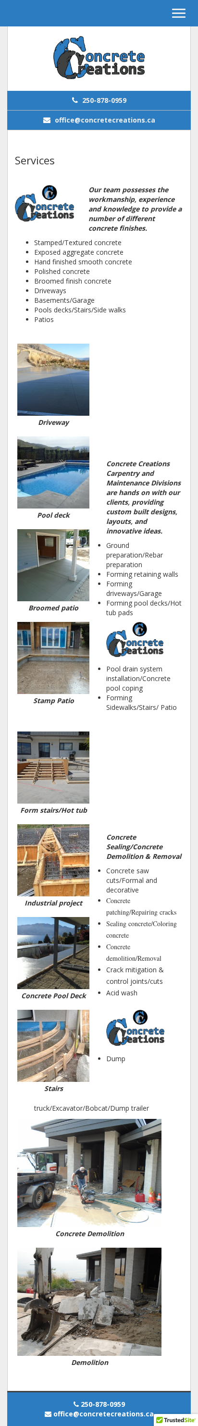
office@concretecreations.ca (104, 119)
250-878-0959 (103, 100)
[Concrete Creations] (99, 58)
